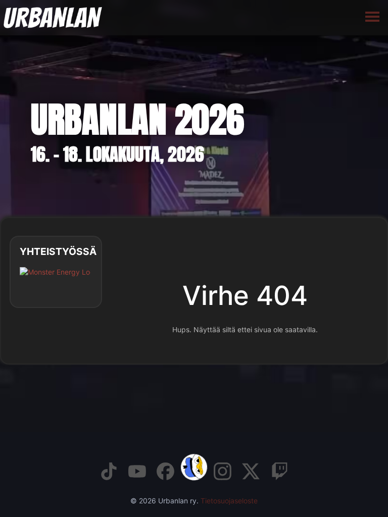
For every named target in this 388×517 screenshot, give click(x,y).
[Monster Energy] (55, 280)
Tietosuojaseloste (229, 500)
